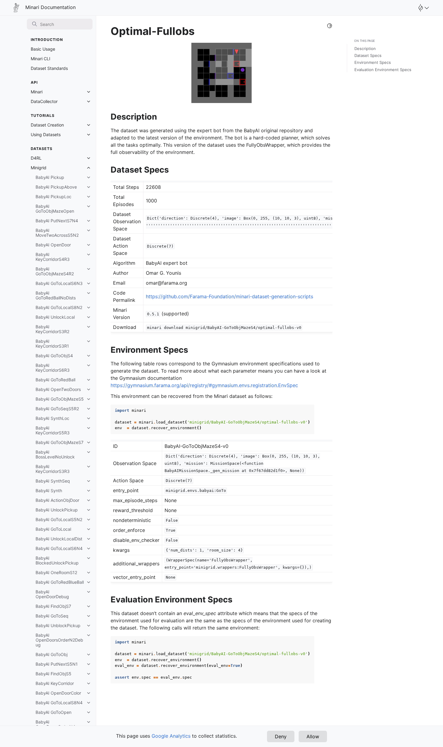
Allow (312, 736)
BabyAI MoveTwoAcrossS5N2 (57, 233)
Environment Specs (372, 62)
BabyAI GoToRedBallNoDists (56, 295)
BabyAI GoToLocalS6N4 (59, 548)
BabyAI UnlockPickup (57, 509)
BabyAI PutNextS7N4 (57, 220)
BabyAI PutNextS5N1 (57, 664)
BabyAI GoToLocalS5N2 (59, 519)
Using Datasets (46, 134)
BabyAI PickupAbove (56, 186)
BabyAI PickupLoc (53, 196)
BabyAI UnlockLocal (55, 317)
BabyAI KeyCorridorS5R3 (53, 430)
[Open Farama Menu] (423, 8)
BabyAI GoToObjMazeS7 (59, 442)
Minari (36, 91)
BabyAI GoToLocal (53, 529)
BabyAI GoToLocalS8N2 (59, 307)
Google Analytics (171, 736)
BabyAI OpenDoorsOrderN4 (55, 724)
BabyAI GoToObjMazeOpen (55, 209)
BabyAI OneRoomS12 (56, 572)
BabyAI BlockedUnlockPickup (57, 560)
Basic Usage (43, 49)
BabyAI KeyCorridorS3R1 (52, 343)
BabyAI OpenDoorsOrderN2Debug (59, 640)
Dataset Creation (47, 124)
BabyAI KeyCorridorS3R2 (52, 329)
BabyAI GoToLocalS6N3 (59, 283)
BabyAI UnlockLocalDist (59, 538)
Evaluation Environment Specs (382, 69)
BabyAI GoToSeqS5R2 (57, 408)
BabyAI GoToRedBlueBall (60, 582)
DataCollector (44, 101)
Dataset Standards (49, 68)
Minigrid (38, 167)
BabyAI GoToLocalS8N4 (59, 702)
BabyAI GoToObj (52, 654)
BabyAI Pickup (50, 177)
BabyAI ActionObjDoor (57, 500)
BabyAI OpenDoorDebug (52, 594)
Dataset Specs (368, 55)
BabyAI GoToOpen (53, 712)
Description (365, 48)
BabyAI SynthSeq (53, 480)
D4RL (36, 158)
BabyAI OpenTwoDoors (58, 389)
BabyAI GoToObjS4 (54, 355)
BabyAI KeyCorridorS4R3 (53, 257)
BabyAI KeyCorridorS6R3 (53, 368)
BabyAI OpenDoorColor (58, 692)
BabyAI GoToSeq (52, 615)
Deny (281, 736)
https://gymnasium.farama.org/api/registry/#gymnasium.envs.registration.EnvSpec (204, 385)
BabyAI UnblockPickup (58, 625)
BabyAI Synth (49, 490)
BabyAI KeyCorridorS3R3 (53, 469)
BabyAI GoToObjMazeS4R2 (55, 271)
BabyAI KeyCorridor (55, 683)
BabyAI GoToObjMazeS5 (60, 399)
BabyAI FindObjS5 (53, 673)
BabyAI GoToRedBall (55, 379)
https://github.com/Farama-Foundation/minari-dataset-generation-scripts (229, 296)
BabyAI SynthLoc (52, 418)
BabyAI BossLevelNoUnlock (55, 454)
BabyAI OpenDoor (53, 244)
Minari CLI (40, 58)
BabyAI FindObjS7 (53, 606)
